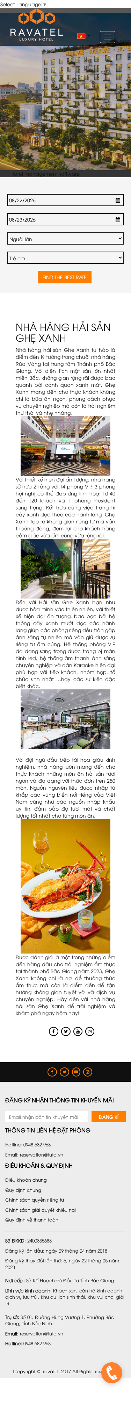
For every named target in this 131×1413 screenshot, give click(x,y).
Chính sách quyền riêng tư (34, 1199)
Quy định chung (23, 1190)
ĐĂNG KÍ (108, 1117)
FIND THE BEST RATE (65, 277)
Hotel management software (45, 173)
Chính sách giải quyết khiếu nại (40, 1210)
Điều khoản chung (26, 1179)
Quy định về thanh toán (31, 1219)
